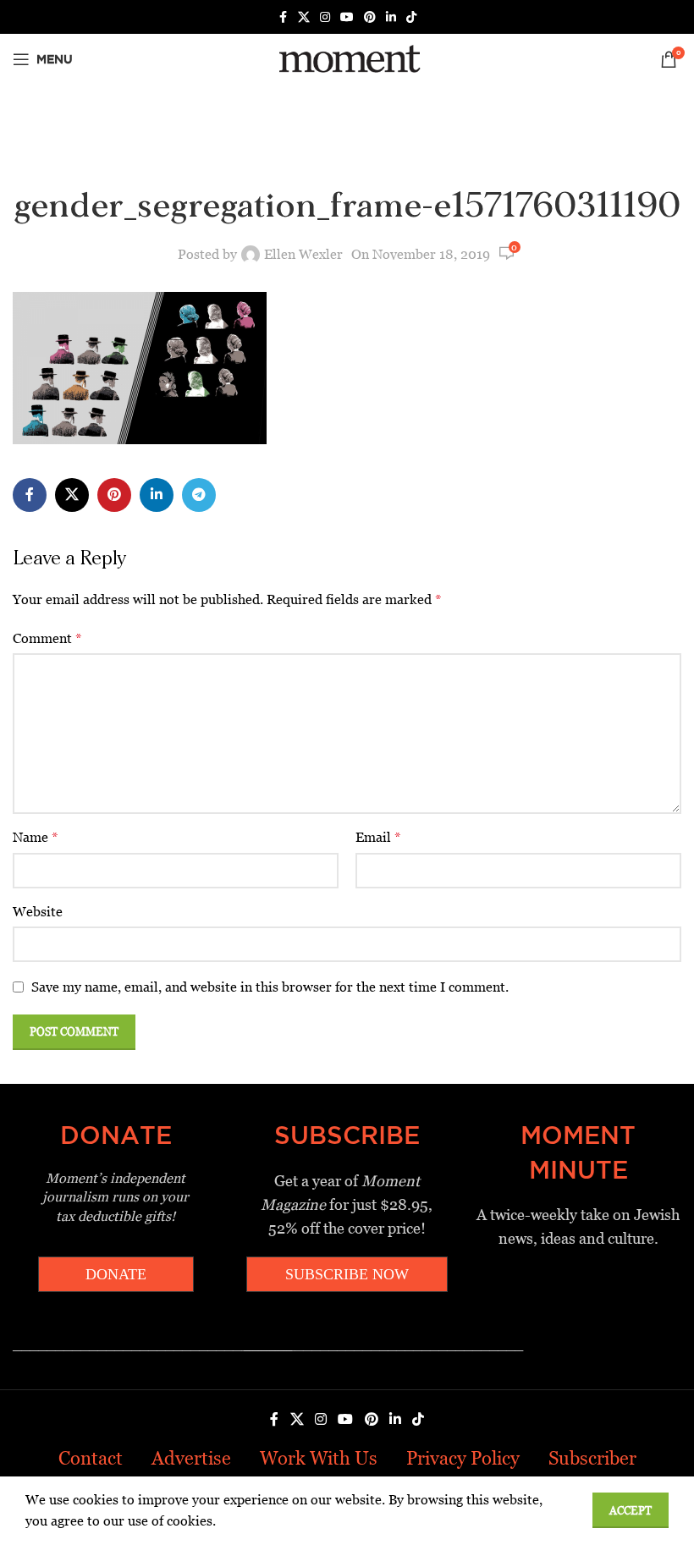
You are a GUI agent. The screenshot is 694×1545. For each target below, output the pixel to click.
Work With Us (318, 1458)
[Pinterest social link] (370, 17)
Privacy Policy (463, 1458)
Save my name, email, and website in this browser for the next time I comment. (270, 987)
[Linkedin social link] (391, 17)
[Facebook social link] (283, 17)
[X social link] (304, 17)
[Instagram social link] (325, 17)
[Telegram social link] (199, 495)
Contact (90, 1458)
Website (38, 912)
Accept (630, 1510)
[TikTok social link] (411, 17)
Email (378, 837)
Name (35, 837)
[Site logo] (346, 58)
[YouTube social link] (347, 17)
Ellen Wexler (303, 254)
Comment (47, 638)
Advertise (191, 1458)
